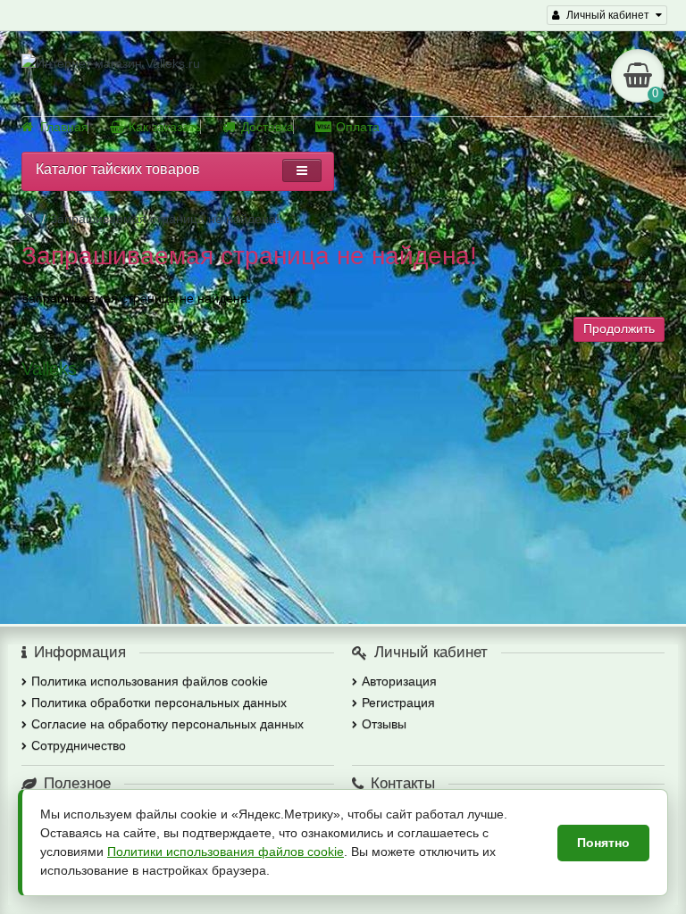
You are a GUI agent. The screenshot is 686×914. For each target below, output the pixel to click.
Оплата (358, 127)
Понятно (603, 842)
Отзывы (384, 724)
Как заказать (165, 127)
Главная (64, 127)
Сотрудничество (78, 745)
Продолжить (619, 328)
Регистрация (398, 702)
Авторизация (399, 681)
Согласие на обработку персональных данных (167, 724)
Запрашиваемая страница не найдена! (165, 219)
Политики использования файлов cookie (225, 851)
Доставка (267, 127)
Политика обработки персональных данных (159, 702)
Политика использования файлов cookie (149, 681)
